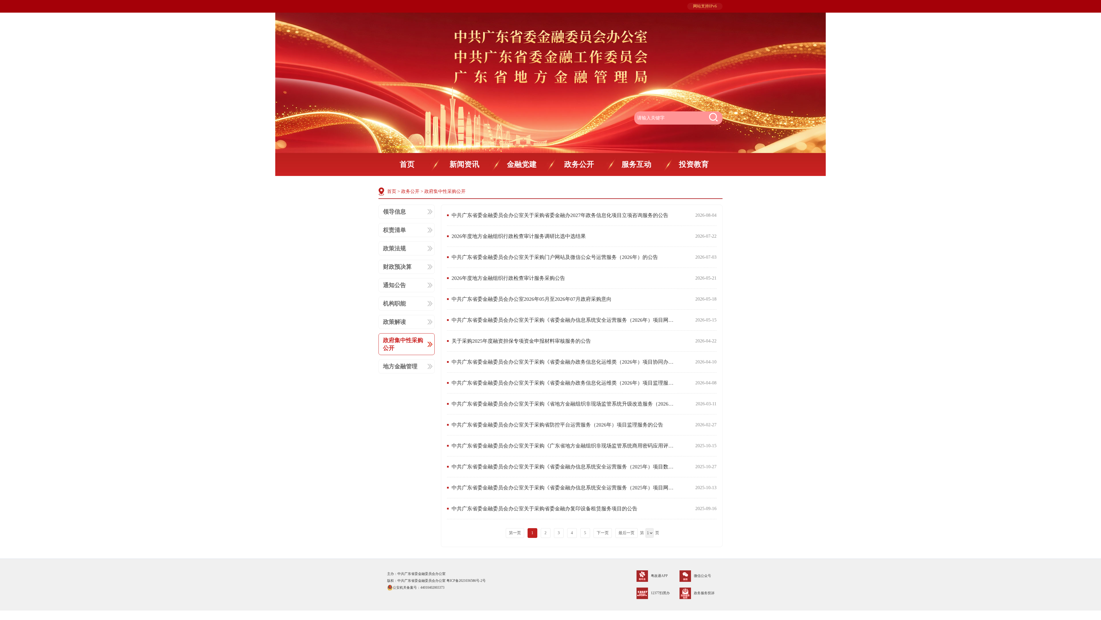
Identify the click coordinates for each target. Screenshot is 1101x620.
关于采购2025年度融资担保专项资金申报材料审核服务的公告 (521, 341)
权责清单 (394, 230)
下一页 (603, 533)
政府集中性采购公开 (445, 191)
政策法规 (394, 248)
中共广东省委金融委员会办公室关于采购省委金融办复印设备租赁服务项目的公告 (544, 509)
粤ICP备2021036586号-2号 (466, 581)
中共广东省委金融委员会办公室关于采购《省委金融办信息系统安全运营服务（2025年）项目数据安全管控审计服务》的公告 (564, 467)
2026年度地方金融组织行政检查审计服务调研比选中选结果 (519, 236)
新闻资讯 (464, 164)
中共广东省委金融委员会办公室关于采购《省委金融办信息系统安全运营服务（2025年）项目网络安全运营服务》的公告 (564, 488)
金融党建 (522, 164)
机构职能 (394, 303)
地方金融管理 (400, 366)
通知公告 (394, 285)
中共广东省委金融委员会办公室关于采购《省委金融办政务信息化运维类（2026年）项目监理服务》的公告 (564, 383)
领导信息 (394, 211)
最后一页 (626, 533)
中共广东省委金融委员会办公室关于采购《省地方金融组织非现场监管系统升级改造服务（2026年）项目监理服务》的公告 (564, 404)
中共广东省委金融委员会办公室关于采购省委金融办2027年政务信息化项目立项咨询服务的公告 (560, 215)
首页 (407, 164)
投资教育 (694, 164)
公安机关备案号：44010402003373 (418, 588)
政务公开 (579, 164)
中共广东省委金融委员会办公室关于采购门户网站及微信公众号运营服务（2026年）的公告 (555, 257)
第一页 (515, 533)
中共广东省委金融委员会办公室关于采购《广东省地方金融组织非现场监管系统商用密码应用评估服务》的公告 (564, 446)
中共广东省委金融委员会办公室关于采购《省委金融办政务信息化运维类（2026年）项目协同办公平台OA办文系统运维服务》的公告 (564, 362)
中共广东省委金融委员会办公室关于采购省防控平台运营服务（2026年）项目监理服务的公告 (557, 425)
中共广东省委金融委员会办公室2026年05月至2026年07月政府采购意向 (532, 299)
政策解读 (394, 322)
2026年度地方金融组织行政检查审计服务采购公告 (508, 278)
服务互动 (636, 164)
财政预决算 (397, 267)
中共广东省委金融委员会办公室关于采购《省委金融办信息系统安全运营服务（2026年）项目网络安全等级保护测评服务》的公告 (564, 320)
